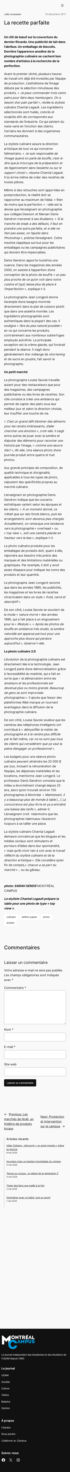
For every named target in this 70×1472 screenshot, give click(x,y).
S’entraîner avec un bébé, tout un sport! (28, 1197)
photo (46, 916)
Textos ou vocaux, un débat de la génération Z (32, 1173)
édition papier (29, 916)
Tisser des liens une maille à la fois (25, 1185)
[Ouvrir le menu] (62, 5)
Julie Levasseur (12, 14)
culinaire (11, 916)
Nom (8, 1029)
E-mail (9, 1047)
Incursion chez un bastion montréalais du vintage (33, 1161)
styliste (10, 922)
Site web (10, 1064)
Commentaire (15, 988)
